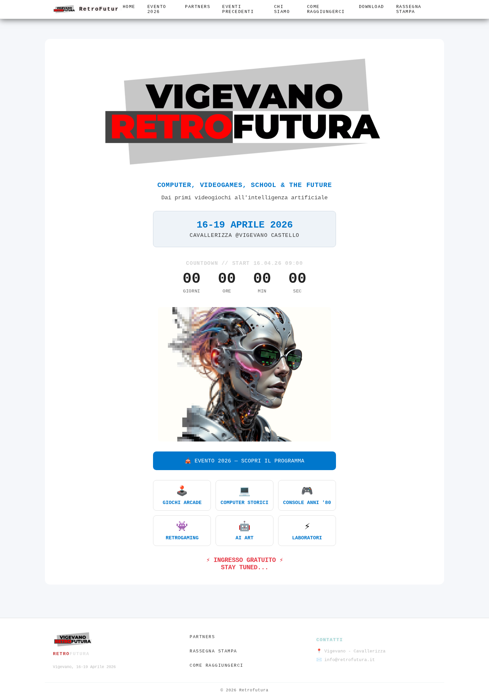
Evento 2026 (156, 9)
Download (371, 6)
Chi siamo (282, 9)
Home (129, 6)
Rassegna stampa (408, 9)
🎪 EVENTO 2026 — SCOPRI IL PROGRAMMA (244, 461)
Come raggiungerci (326, 9)
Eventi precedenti (238, 9)
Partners (197, 6)
